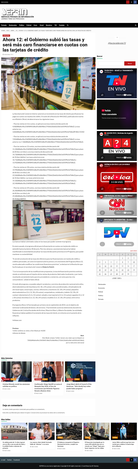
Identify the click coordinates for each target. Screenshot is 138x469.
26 (105, 274)
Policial (28, 25)
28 (117, 274)
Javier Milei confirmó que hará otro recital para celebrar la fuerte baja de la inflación (123, 444)
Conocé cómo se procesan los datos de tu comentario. (48, 412)
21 (117, 270)
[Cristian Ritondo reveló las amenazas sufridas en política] (16, 371)
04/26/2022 (7, 54)
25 (100, 274)
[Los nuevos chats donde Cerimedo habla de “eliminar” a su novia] (42, 431)
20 (111, 270)
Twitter (9, 460)
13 (111, 266)
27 (111, 274)
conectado (22, 409)
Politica (21, 25)
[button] (136, 25)
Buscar (100, 56)
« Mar (114, 278)
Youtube (61, 25)
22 (122, 270)
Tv (67, 25)
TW (55, 25)
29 (122, 274)
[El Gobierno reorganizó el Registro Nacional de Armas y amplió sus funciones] (69, 431)
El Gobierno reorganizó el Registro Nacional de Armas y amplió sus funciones (68, 444)
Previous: (28, 331)
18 (100, 270)
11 (100, 266)
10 (134, 262)
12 (105, 266)
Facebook (17, 460)
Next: (55, 339)
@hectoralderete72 (117, 43)
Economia (101, 288)
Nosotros (49, 25)
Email (42, 25)
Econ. (35, 25)
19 (105, 270)
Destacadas (13, 25)
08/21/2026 (7, 389)
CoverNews (85, 466)
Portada (4, 25)
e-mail (3, 460)
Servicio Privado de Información (17, 17)
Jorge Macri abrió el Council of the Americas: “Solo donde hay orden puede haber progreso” (79, 386)
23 (128, 270)
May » (119, 278)
